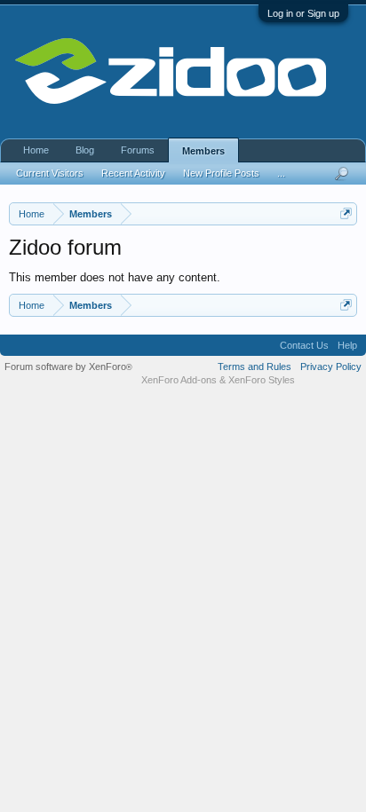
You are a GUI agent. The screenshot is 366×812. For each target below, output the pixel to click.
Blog (85, 150)
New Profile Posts (221, 173)
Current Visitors (50, 173)
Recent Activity (133, 173)
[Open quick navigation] (346, 213)
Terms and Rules (254, 366)
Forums (138, 150)
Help (347, 345)
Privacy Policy (331, 366)
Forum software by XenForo (68, 366)
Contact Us (304, 345)
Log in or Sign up (303, 13)
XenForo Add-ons (179, 379)
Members (203, 151)
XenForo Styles (261, 379)
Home (36, 150)
